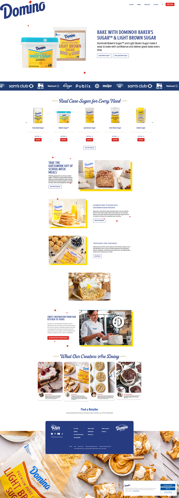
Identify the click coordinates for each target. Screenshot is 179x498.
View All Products (89, 147)
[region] (150, 488)
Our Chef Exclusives (78, 434)
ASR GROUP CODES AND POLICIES (105, 446)
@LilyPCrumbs (100, 394)
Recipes (139, 4)
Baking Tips (147, 4)
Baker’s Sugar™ (64, 128)
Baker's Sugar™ (105, 428)
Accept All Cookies (168, 485)
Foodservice (90, 431)
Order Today (170, 4)
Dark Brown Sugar (115, 128)
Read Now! (97, 256)
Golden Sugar (141, 128)
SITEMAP (70, 446)
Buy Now (38, 139)
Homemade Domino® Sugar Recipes (58, 338)
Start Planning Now (55, 186)
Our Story (156, 4)
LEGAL (75, 446)
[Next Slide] (152, 122)
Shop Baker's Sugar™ (104, 55)
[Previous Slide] (26, 122)
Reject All (168, 488)
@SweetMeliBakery (48, 394)
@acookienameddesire (128, 394)
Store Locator (91, 428)
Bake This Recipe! (99, 220)
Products (131, 4)
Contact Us (90, 434)
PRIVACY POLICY (81, 446)
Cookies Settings (168, 492)
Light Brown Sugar (90, 128)
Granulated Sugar (38, 128)
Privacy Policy (136, 491)
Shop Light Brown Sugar (121, 55)
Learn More (37, 136)
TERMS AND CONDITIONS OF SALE (91, 446)
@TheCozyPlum (74, 394)
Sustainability (77, 437)
